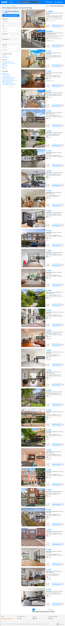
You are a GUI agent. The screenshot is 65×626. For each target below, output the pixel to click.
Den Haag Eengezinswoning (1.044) (8, 77)
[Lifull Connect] (7, 619)
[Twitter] (36, 619)
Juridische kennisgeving (30, 624)
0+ (3, 36)
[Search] (38, 2)
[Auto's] (20, 619)
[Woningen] (18, 619)
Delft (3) (3, 67)
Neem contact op (38, 624)
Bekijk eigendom (57, 26)
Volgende (50, 609)
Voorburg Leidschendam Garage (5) (8, 63)
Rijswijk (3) (4, 64)
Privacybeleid (17, 624)
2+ (10, 36)
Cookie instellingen (45, 624)
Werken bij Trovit (8, 624)
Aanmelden (59, 2)
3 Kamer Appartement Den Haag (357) (9, 84)
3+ (14, 36)
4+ (17, 36)
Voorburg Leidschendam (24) (7, 61)
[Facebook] (33, 619)
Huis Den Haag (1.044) (6, 76)
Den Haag (13, 6)
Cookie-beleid (22, 624)
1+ (7, 36)
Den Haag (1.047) (5, 73)
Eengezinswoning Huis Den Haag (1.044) (9, 80)
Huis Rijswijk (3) (5, 66)
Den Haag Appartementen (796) (7, 83)
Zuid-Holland (7, 6)
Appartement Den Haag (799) (7, 81)
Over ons (2, 624)
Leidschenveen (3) (5, 57)
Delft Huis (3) (4, 68)
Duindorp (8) (4, 55)
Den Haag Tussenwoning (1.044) (8, 78)
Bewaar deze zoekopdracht (10, 15)
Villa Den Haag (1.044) (6, 74)
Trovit (2, 6)
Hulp (13, 624)
